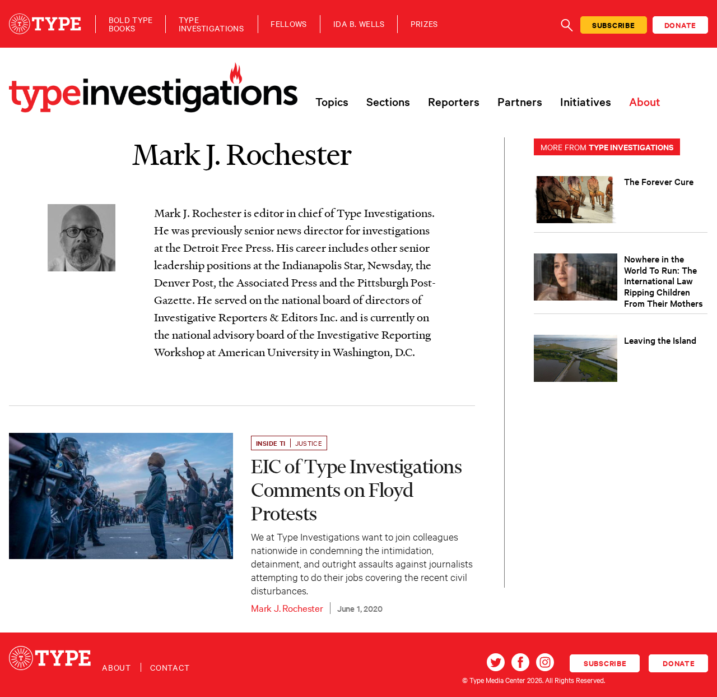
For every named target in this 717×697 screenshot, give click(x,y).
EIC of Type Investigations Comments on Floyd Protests (356, 489)
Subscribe (613, 25)
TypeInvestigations (211, 24)
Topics (331, 101)
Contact (170, 667)
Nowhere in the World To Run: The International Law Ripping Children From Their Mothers (663, 280)
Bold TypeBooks (131, 24)
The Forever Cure (658, 181)
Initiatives (585, 101)
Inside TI (271, 442)
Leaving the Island (660, 340)
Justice (309, 442)
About (644, 101)
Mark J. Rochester (287, 607)
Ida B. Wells (359, 24)
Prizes (424, 24)
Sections (388, 101)
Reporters (453, 101)
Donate (680, 25)
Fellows (288, 24)
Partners (519, 101)
